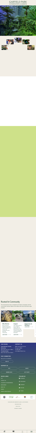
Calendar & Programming (7, 382)
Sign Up (7, 361)
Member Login (9, 372)
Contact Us (3, 380)
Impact (2, 389)
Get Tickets (26, 372)
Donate (26, 368)
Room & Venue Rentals (6, 391)
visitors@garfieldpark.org (20, 351)
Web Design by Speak (18, 404)
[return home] (18, 2)
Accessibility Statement (18, 408)
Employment (3, 384)
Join (9, 368)
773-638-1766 (17, 349)
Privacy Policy (18, 406)
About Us (3, 387)
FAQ (2, 378)
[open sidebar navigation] (31, 431)
